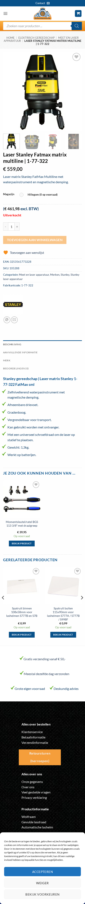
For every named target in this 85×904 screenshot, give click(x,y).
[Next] (75, 91)
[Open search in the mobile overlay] (42, 26)
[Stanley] (13, 304)
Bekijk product (22, 543)
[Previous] (10, 91)
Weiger (42, 883)
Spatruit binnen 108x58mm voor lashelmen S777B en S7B (21, 612)
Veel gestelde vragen (36, 792)
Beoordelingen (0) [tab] (16, 368)
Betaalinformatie (33, 737)
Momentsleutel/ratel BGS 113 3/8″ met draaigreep (22, 523)
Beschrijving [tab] (12, 344)
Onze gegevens (32, 782)
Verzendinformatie (34, 742)
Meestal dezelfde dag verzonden (46, 674)
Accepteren (42, 872)
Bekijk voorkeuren (42, 894)
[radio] (39, 194)
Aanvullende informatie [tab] (20, 352)
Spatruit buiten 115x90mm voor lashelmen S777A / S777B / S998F (63, 614)
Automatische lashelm (37, 827)
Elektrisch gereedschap (36, 37)
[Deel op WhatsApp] (7, 319)
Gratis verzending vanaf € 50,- (45, 659)
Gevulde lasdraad (33, 822)
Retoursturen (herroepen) (40, 757)
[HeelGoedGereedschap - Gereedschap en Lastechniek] (42, 13)
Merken (54, 274)
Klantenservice (32, 732)
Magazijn (8, 194)
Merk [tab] (6, 360)
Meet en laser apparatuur (34, 274)
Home (10, 37)
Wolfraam (28, 817)
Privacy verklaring (34, 797)
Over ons (27, 787)
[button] (5, 13)
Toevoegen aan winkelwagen (35, 240)
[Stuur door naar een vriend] (14, 319)
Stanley (65, 274)
